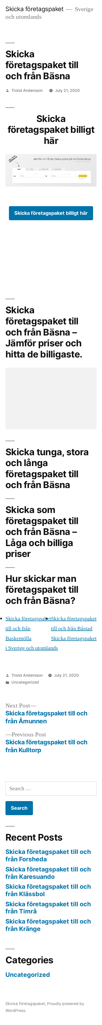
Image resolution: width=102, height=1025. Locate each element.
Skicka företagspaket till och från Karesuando (48, 873)
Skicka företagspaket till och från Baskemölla (28, 628)
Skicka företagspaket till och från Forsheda (48, 855)
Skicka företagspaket (34, 9)
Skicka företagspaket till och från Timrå (48, 907)
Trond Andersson (27, 90)
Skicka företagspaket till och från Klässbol (48, 890)
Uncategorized (25, 682)
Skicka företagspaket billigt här (51, 213)
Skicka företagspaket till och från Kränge (48, 925)
